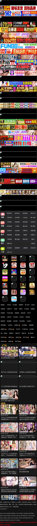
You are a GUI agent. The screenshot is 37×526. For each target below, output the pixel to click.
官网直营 (21, 305)
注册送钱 (3, 309)
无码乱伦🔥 (11, 329)
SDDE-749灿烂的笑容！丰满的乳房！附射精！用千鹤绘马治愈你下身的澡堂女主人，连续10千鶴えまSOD (9, 438)
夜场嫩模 (9, 321)
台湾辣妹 (9, 222)
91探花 (17, 226)
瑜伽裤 (25, 235)
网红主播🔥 (18, 341)
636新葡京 (24, 325)
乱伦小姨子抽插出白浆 (8, 400)
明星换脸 (17, 235)
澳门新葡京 (22, 321)
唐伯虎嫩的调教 (24, 472)
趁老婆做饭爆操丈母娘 (8, 358)
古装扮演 (9, 230)
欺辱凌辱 (9, 226)
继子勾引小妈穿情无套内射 (9, 372)
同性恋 (33, 243)
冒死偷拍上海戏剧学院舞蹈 (27, 372)
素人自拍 (33, 217)
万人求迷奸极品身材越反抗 (9, 386)
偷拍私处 (28, 317)
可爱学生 (25, 230)
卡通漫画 (9, 239)
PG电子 (33, 305)
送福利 (15, 309)
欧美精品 (25, 213)
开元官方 (18, 329)
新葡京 (20, 309)
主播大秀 (9, 317)
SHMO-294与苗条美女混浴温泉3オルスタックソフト (27, 455)
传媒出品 (9, 243)
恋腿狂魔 (33, 230)
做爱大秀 (17, 333)
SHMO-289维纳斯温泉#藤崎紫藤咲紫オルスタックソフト (9, 419)
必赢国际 (33, 309)
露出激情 (17, 239)
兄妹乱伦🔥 (18, 337)
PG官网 (9, 305)
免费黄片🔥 (3, 329)
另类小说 (9, 252)
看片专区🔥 (26, 337)
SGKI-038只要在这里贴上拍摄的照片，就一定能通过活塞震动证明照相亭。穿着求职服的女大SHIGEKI (9, 474)
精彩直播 (23, 313)
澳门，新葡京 (4, 333)
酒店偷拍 (3, 317)
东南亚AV (33, 222)
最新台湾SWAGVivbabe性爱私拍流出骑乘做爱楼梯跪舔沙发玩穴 (9, 491)
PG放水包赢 (10, 313)
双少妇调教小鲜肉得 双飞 (27, 386)
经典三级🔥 (3, 337)
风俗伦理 (33, 248)
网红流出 (25, 226)
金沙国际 (32, 329)
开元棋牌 (14, 305)
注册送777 (9, 309)
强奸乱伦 (17, 213)
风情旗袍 (9, 235)
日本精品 (17, 217)
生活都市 (9, 248)
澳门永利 (27, 305)
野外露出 (33, 226)
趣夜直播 (3, 321)
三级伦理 (9, 217)
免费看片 (11, 333)
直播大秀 (24, 333)
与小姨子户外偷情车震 (26, 358)
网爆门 (33, 239)
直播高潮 (17, 313)
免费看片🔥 (17, 325)
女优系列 (17, 230)
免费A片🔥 (11, 337)
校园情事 (17, 248)
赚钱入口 (33, 337)
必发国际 (15, 321)
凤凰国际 (3, 313)
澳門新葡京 (3, 325)
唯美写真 (25, 239)
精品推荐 (9, 213)
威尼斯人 (3, 305)
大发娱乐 (29, 321)
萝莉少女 (33, 213)
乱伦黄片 (21, 317)
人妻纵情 (25, 248)
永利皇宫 (10, 325)
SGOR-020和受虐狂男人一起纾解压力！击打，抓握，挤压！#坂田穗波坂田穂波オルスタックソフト (27, 438)
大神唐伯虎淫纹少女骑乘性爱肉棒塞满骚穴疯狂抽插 (27, 490)
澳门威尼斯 (30, 333)
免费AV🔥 (10, 341)
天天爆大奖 (25, 329)
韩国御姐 (17, 222)
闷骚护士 (33, 235)
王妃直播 (15, 317)
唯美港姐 (25, 222)
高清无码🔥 (3, 341)
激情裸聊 (31, 325)
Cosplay (25, 217)
